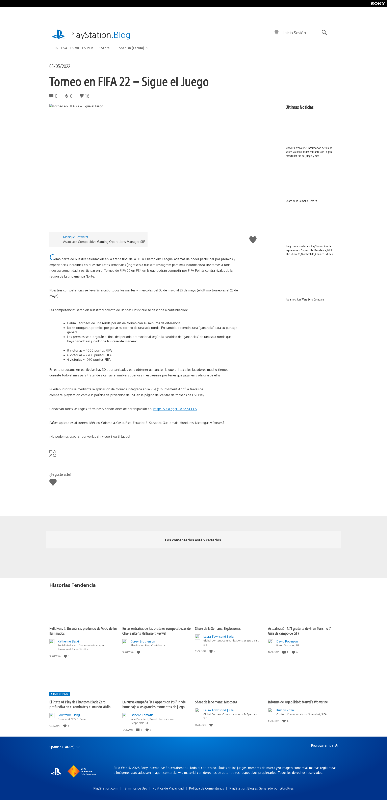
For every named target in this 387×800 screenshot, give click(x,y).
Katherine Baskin (69, 641)
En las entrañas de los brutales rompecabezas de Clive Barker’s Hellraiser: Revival (156, 630)
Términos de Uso (135, 788)
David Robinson (287, 641)
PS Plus (87, 48)
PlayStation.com (105, 788)
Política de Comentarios (206, 788)
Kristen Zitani (285, 710)
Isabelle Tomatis (142, 715)
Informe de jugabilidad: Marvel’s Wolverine (298, 701)
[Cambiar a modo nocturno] (276, 32)
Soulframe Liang (69, 715)
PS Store (103, 48)
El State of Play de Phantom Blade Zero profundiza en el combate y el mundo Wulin (79, 704)
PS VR (74, 48)
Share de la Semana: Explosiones (218, 628)
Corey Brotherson (143, 641)
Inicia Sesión (294, 32)
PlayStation (100, 34)
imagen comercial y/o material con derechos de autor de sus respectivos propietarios (214, 772)
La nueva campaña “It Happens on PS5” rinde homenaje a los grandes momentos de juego (154, 704)
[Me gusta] (66, 656)
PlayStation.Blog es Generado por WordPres (261, 788)
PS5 (55, 48)
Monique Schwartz (75, 237)
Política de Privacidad (168, 788)
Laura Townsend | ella (218, 636)
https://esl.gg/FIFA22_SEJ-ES (175, 409)
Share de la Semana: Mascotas (216, 701)
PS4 (64, 48)
